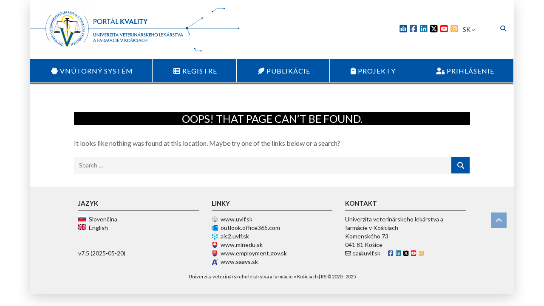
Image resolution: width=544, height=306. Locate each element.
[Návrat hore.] (499, 220)
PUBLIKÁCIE (287, 71)
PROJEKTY (376, 71)
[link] (403, 29)
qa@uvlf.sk (366, 253)
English (97, 227)
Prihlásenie (469, 71)
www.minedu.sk (242, 244)
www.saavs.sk (239, 261)
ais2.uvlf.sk (235, 236)
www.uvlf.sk (236, 219)
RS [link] (323, 276)
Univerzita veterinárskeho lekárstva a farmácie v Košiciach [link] (253, 276)
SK (467, 29)
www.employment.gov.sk (254, 253)
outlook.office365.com (250, 227)
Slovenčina (101, 219)
